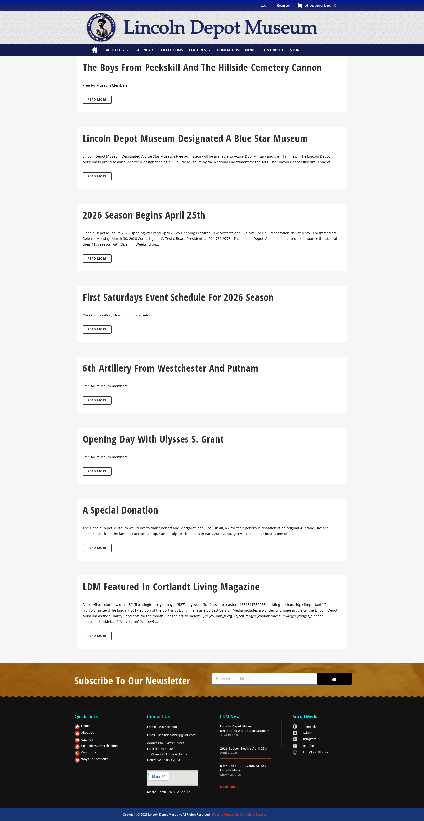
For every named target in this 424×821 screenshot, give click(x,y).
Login (265, 5)
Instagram (309, 739)
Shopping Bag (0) (321, 5)
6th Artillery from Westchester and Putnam (171, 368)
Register (283, 5)
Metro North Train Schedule (169, 792)
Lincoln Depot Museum (220, 27)
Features (197, 50)
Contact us (228, 50)
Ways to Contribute (94, 759)
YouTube (308, 746)
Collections (171, 50)
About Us (87, 732)
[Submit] (334, 679)
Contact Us (89, 752)
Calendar (144, 50)
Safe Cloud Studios (315, 752)
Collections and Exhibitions (100, 746)
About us (115, 50)
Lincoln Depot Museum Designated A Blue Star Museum (195, 138)
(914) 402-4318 (167, 727)
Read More (97, 99)
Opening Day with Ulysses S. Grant (153, 439)
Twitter (307, 733)
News (250, 50)
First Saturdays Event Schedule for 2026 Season (178, 297)
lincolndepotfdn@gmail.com (176, 735)
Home (94, 50)
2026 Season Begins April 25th (144, 214)
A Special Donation (120, 510)
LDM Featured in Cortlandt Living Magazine (171, 586)
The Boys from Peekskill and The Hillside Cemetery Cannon (202, 67)
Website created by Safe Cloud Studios (239, 814)
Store (295, 50)
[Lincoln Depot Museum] (101, 27)
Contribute (273, 50)
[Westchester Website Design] (295, 753)
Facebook (309, 727)
